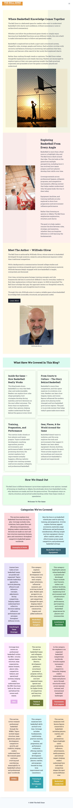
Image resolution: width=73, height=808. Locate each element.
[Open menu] (69, 3)
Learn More (14, 301)
